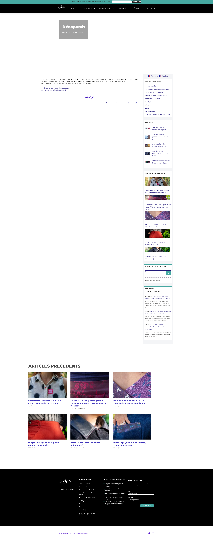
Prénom (130, 497)
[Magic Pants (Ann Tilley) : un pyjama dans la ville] (157, 235)
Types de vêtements (105, 8)
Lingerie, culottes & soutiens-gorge (88, 493)
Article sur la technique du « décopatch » (56, 88)
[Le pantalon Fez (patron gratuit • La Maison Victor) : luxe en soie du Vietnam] (157, 199)
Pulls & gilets (149, 102)
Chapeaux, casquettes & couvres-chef (157, 114)
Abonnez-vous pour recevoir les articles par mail (91, 2)
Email (129, 491)
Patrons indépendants (86, 487)
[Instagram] (153, 533)
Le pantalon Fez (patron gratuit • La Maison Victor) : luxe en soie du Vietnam (158, 207)
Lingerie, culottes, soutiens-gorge (156, 95)
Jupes (147, 108)
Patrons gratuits (72, 8)
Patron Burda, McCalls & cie (154, 92)
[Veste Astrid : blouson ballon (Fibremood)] (157, 251)
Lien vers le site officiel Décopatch (53, 90)
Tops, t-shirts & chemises (153, 98)
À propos (137, 8)
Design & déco (77, 33)
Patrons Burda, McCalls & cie (88, 490)
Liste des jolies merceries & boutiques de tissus (160, 153)
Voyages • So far (123, 8)
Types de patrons (87, 8)
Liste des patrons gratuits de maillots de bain (160, 137)
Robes (147, 105)
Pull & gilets (83, 501)
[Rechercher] (168, 273)
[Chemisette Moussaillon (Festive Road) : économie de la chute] (157, 183)
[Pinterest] (149, 533)
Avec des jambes (150, 111)
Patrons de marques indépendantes (157, 89)
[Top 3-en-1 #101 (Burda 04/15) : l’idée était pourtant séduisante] (157, 217)
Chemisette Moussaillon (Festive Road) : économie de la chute (157, 327)
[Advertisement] (106, 59)
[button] (147, 8)
